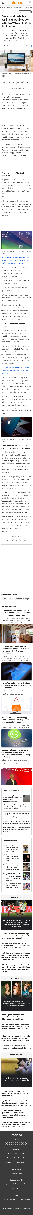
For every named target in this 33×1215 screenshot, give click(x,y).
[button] (3, 3)
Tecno (3, 12)
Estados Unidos (11, 1158)
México (20, 1158)
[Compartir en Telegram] (22, 82)
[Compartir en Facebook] (9, 82)
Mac (11, 599)
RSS (27, 1162)
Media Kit (18, 1188)
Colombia (16, 1153)
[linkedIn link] (26, 1143)
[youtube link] (18, 1143)
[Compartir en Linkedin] (18, 82)
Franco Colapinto (14, 7)
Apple (4, 599)
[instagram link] (14, 1143)
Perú (24, 1158)
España (23, 1153)
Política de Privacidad (24, 1199)
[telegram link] (22, 1143)
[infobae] (16, 2)
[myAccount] (30, 2)
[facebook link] (6, 1143)
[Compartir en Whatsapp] (5, 82)
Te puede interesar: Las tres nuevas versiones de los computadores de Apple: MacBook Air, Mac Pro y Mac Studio (16, 260)
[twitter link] (10, 1143)
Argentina (7, 1184)
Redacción (14, 1173)
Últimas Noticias (19, 1162)
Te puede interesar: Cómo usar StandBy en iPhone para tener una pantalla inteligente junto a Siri (16, 370)
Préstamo (22, 7)
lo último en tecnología (22, 599)
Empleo (20, 1173)
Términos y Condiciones (9, 1199)
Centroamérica (9, 1162)
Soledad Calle (4, 7)
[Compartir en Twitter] (13, 82)
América (10, 1153)
